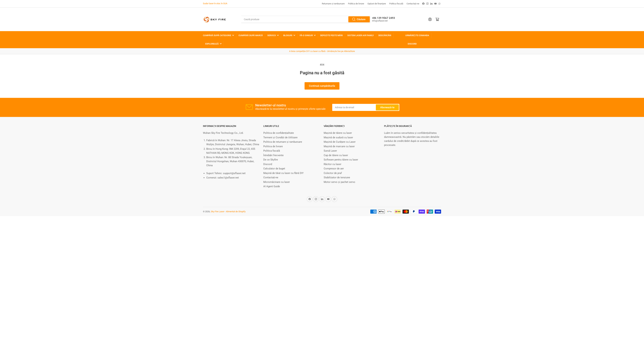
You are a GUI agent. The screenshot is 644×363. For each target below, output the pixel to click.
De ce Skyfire (270, 159)
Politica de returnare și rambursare (282, 141)
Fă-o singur (306, 35)
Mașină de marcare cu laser (339, 146)
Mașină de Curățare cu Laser (340, 141)
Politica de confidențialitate (278, 132)
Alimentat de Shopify (236, 211)
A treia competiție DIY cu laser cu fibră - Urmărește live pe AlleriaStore (322, 51)
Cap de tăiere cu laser (336, 155)
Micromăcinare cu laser (276, 182)
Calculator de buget (274, 168)
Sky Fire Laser (217, 211)
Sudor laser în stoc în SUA (215, 3)
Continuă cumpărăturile (322, 85)
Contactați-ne (413, 3)
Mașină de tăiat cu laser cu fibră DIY (283, 173)
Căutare (361, 19)
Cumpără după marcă (250, 35)
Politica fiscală (396, 3)
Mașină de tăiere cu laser (338, 132)
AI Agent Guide (271, 186)
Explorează (212, 44)
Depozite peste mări (331, 35)
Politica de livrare (356, 3)
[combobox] (305, 19)
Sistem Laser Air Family (360, 35)
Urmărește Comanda (417, 35)
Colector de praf (333, 173)
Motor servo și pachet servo (339, 182)
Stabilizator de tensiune (337, 177)
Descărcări (384, 35)
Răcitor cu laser (332, 164)
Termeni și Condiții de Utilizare (280, 137)
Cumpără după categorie (217, 35)
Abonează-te (387, 107)
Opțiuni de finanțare (376, 3)
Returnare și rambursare (333, 3)
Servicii (271, 35)
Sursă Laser (330, 150)
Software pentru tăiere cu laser (341, 159)
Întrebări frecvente (273, 155)
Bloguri (287, 35)
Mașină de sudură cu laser (338, 137)
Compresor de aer (334, 168)
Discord (412, 44)
